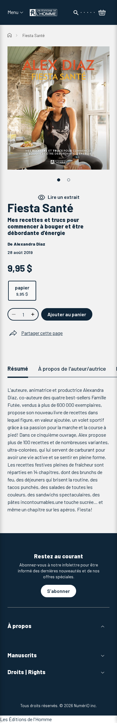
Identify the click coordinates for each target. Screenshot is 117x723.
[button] (58, 626)
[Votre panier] (102, 13)
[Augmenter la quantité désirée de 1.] (33, 314)
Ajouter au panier (66, 314)
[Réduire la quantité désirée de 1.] (13, 314)
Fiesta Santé (33, 35)
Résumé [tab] (17, 368)
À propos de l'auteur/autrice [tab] (72, 368)
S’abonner (58, 591)
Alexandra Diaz (29, 243)
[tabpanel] (58, 449)
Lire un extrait (64, 197)
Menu (12, 12)
